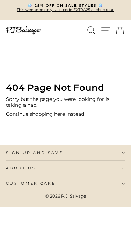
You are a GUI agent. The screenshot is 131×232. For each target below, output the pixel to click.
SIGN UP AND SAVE (34, 152)
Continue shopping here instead (45, 114)
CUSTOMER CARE (31, 183)
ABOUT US (21, 168)
